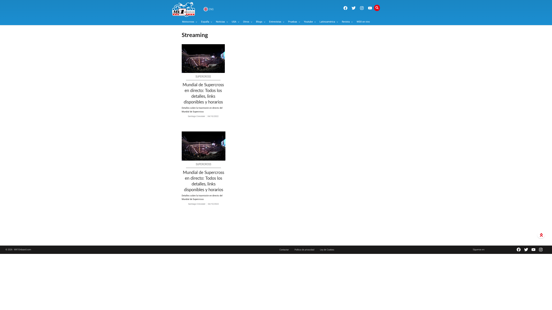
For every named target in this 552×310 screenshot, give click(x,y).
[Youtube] (370, 8)
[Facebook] (345, 8)
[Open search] (377, 8)
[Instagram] (362, 8)
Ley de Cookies (327, 249)
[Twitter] (354, 8)
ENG (211, 9)
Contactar (284, 249)
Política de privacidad (304, 249)
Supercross (203, 76)
